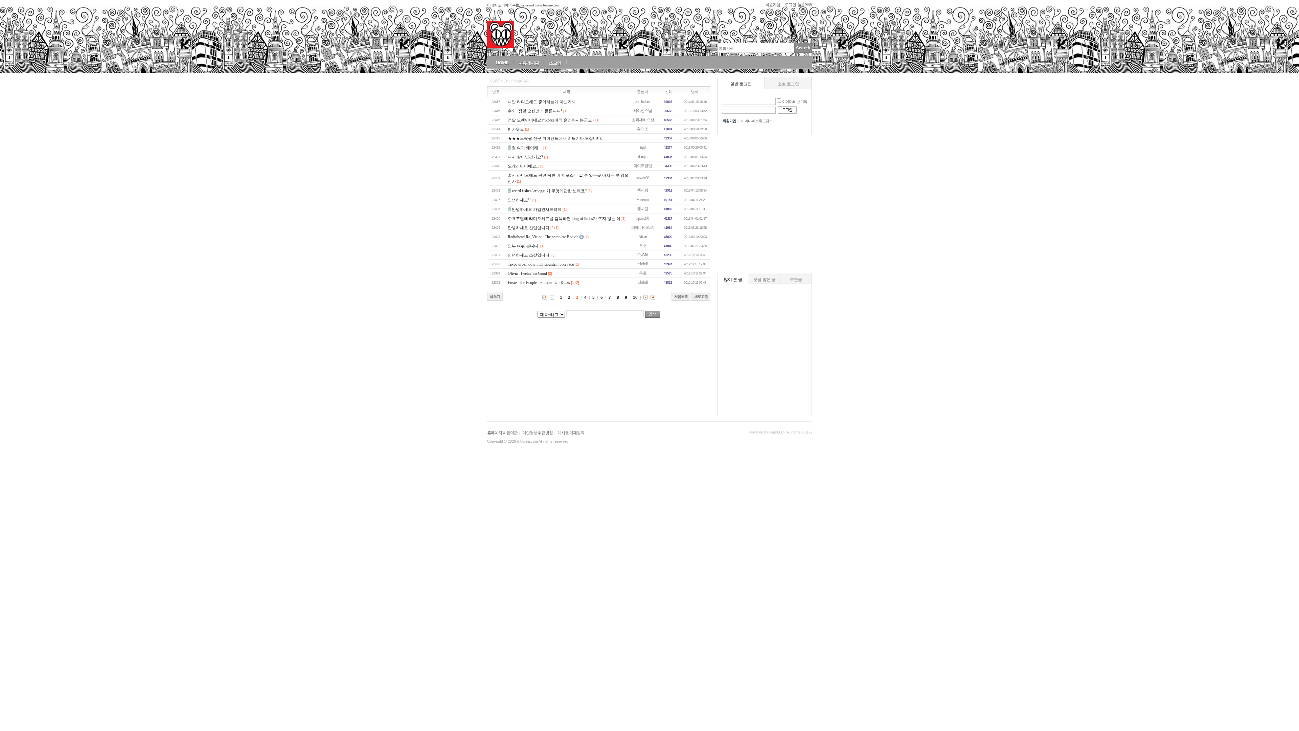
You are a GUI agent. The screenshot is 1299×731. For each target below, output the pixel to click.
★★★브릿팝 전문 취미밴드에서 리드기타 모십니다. (555, 138)
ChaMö (642, 254)
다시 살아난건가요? (525, 157)
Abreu (642, 236)
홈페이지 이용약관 (502, 432)
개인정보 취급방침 (537, 432)
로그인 (790, 4)
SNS (808, 4)
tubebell (642, 264)
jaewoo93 (642, 178)
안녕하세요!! (519, 200)
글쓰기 (495, 296)
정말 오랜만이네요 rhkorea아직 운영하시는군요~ (551, 120)
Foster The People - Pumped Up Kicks (539, 282)
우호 (642, 245)
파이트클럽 (642, 165)
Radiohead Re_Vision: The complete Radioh (543, 237)
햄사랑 (642, 190)
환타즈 (642, 129)
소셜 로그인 (788, 84)
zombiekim (642, 101)
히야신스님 (642, 110)
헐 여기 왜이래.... (527, 148)
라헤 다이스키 (642, 227)
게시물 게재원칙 (570, 432)
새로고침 (701, 296)
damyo (642, 156)
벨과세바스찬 (643, 119)
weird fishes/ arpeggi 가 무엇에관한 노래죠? (549, 191)
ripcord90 (642, 218)
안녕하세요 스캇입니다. (529, 255)
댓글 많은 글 (764, 279)
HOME (502, 62)
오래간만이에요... (523, 166)
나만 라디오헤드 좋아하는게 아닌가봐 (542, 101)
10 (635, 297)
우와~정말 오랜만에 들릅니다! (535, 111)
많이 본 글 (733, 279)
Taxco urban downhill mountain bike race (541, 264)
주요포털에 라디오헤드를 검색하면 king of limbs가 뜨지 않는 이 (564, 218)
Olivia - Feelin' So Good (527, 273)
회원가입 (772, 4)
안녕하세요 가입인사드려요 (537, 209)
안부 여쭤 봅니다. (523, 246)
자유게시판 (529, 63)
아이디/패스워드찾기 (756, 121)
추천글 (796, 279)
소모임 (555, 63)
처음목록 (681, 296)
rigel (642, 147)
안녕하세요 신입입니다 (528, 227)
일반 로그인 (741, 84)
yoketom (642, 199)
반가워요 (516, 129)
